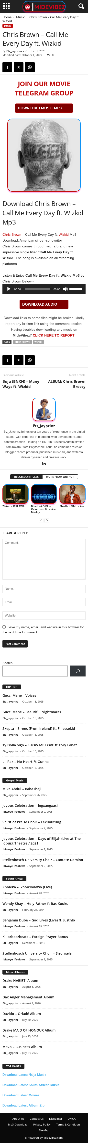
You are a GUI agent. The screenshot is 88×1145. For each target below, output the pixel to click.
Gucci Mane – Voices (19, 695)
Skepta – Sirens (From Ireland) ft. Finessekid (38, 728)
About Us (18, 1118)
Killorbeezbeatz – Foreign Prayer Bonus (35, 936)
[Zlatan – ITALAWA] (15, 494)
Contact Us (37, 1118)
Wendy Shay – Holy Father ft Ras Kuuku (35, 903)
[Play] (8, 289)
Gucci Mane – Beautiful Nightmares (31, 712)
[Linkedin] (44, 464)
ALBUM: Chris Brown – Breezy (67, 384)
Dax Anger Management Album (28, 997)
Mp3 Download (18, 1124)
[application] (44, 289)
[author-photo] (44, 409)
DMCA (72, 1118)
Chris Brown (11, 234)
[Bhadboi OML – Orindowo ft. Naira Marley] (44, 494)
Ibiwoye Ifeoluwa (13, 811)
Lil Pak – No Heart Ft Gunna (25, 761)
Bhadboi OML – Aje (71, 506)
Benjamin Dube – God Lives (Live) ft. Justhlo (38, 920)
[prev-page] (41, 520)
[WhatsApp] (30, 67)
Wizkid (64, 234)
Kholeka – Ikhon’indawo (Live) (27, 887)
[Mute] (65, 289)
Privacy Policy (42, 1124)
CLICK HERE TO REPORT (54, 335)
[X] (18, 67)
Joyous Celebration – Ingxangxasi (30, 805)
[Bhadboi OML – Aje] (72, 494)
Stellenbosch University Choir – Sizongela (37, 953)
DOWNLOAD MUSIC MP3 (40, 108)
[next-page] (46, 520)
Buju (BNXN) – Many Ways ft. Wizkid (20, 384)
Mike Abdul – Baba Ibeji (21, 789)
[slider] (76, 288)
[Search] (78, 671)
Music (20, 17)
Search (7, 663)
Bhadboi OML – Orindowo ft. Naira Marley (43, 509)
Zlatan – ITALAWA (13, 506)
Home (6, 17)
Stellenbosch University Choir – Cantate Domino (42, 859)
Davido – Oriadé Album (21, 1013)
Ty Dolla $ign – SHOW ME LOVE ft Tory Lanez (39, 745)
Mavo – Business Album (22, 1046)
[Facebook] (7, 67)
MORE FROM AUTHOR (60, 477)
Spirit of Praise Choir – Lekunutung (31, 822)
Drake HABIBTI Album (20, 980)
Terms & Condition (68, 1124)
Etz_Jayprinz (14, 51)
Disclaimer (55, 1118)
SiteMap (44, 1130)
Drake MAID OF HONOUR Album (28, 1030)
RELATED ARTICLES (26, 477)
